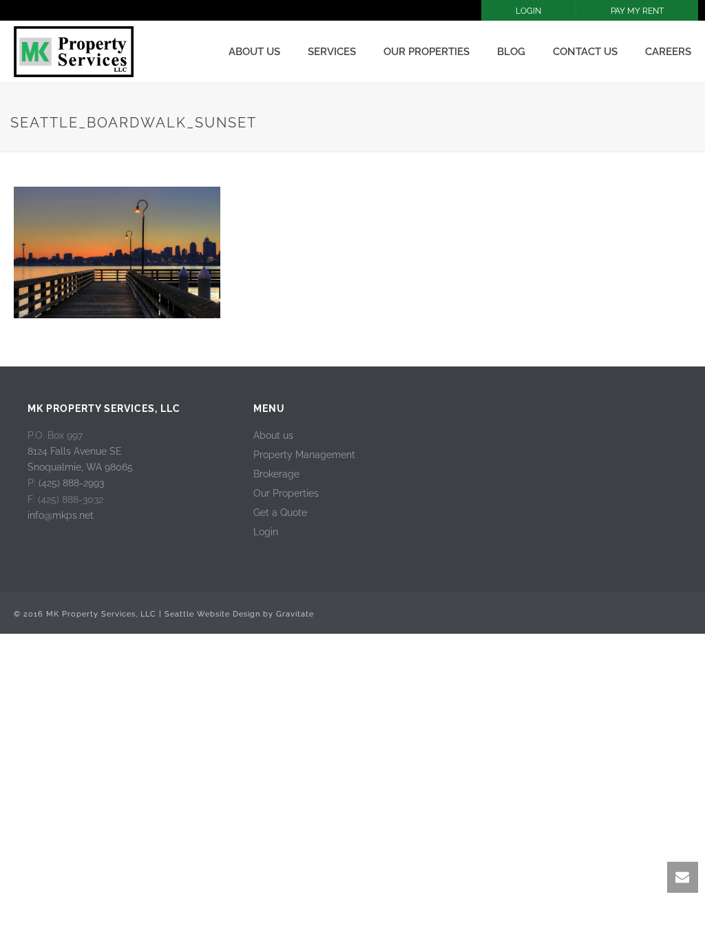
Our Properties (426, 51)
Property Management (304, 454)
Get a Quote (280, 512)
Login (265, 531)
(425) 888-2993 (71, 482)
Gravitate (295, 614)
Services (332, 51)
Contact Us (585, 51)
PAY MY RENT (637, 11)
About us (254, 51)
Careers (668, 51)
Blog (511, 51)
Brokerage (276, 473)
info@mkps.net (61, 515)
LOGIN (528, 11)
